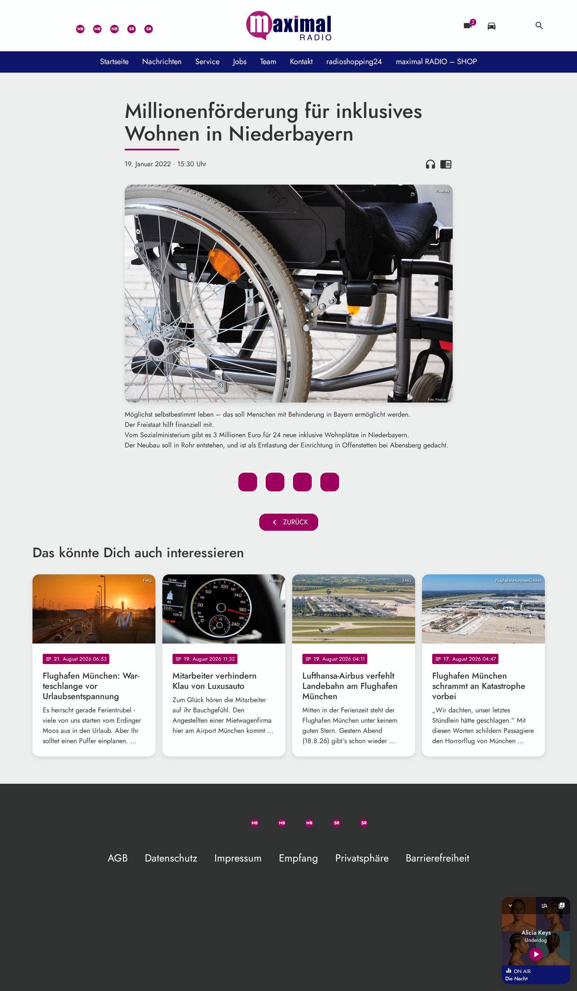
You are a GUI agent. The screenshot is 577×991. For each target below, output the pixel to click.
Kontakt (301, 61)
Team (268, 61)
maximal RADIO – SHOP (436, 61)
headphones (430, 164)
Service (207, 61)
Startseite (114, 61)
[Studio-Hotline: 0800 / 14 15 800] (58, 25)
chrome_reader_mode (446, 164)
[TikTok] (160, 25)
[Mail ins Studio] (41, 25)
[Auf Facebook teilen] (247, 482)
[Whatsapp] (75, 25)
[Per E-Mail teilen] (329, 482)
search (539, 26)
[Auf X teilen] (275, 482)
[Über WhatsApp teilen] (302, 482)
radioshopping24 (354, 61)
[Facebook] (92, 25)
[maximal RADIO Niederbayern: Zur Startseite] (288, 26)
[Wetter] (515, 26)
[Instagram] (109, 25)
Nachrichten (162, 61)
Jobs (239, 61)
